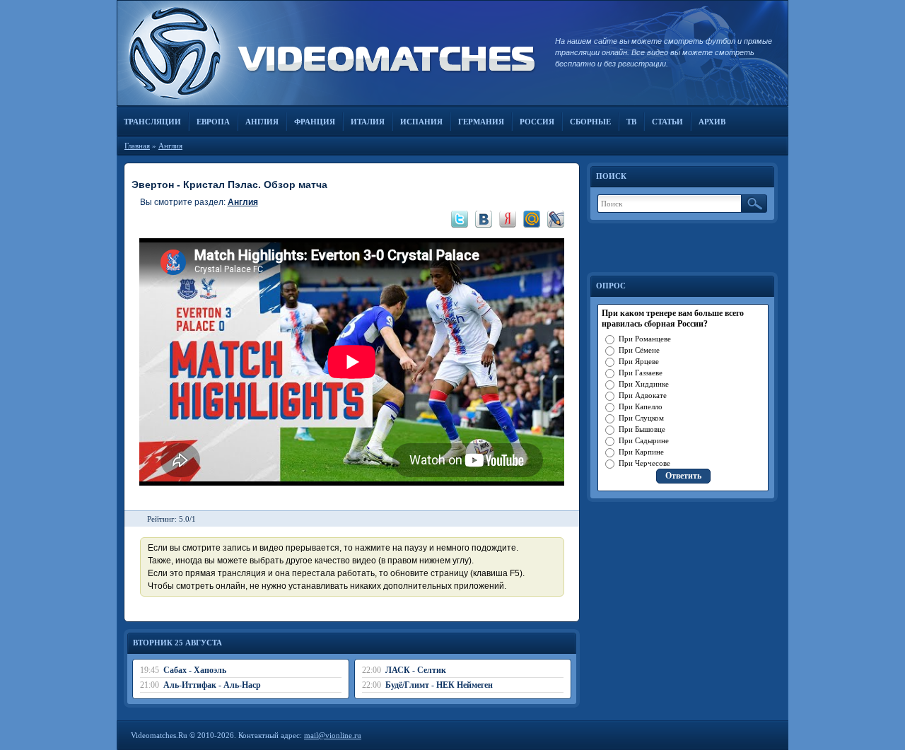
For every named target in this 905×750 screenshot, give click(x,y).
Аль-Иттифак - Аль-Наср (212, 685)
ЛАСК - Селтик (415, 670)
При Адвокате (643, 395)
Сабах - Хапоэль (194, 670)
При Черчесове (644, 463)
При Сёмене (639, 350)
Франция (314, 121)
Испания (421, 121)
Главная (137, 145)
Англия (262, 121)
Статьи (667, 121)
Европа (213, 121)
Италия (368, 121)
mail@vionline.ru (332, 735)
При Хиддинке (644, 384)
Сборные (590, 121)
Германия (481, 121)
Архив (712, 121)
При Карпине (641, 451)
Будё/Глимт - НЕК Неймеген (439, 685)
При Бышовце (642, 429)
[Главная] (329, 53)
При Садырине (644, 440)
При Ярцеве (639, 361)
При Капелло (640, 406)
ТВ (631, 121)
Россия (537, 121)
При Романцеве (645, 338)
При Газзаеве (640, 372)
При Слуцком (641, 418)
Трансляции (152, 121)
